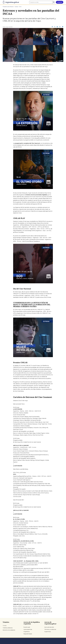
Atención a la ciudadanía (9, 630)
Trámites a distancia (7, 627)
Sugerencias (47, 631)
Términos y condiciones (50, 629)
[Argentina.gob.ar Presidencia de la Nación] (11, 2)
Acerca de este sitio (49, 627)
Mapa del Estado (28, 633)
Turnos (4, 625)
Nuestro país (27, 627)
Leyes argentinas (28, 629)
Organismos (27, 631)
